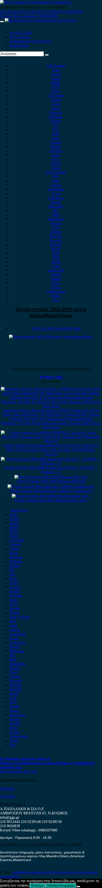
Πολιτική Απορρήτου (60, 885)
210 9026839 (73, 12)
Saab (56, 253)
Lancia (56, 185)
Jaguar (56, 168)
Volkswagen (55, 291)
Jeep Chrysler (56, 172)
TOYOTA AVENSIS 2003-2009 (56, 329)
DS (55, 125)
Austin (56, 74)
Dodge (56, 121)
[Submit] (47, 55)
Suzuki (56, 279)
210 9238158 (52, 12)
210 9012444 (10, 12)
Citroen (55, 100)
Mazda (56, 202)
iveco (56, 159)
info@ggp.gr (9, 817)
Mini (55, 215)
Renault (56, 245)
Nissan (56, 223)
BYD (56, 87)
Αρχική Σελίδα (20, 33)
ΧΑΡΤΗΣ (7, 797)
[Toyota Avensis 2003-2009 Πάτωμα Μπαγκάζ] (51, 477)
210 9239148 (31, 12)
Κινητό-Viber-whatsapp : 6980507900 (28, 16)
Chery (55, 91)
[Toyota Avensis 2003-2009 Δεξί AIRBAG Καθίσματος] (51, 486)
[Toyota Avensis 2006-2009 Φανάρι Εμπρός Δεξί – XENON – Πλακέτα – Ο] (51, 463)
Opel (56, 228)
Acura (55, 78)
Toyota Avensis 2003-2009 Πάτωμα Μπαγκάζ (51, 481)
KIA (55, 176)
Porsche (56, 240)
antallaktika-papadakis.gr (31, 872)
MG (56, 211)
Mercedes (56, 206)
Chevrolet (55, 95)
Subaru (56, 274)
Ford (55, 134)
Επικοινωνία (18, 45)
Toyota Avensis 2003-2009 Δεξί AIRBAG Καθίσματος (51, 491)
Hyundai (55, 151)
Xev (56, 300)
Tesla (56, 283)
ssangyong (56, 270)
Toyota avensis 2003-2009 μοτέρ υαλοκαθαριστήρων (51, 312)
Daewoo (55, 113)
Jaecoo (56, 164)
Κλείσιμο (37, 885)
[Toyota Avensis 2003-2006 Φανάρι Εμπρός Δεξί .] (51, 496)
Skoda (55, 262)
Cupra (55, 104)
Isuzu (56, 155)
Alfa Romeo (55, 66)
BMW (55, 83)
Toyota (56, 287)
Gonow (55, 142)
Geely (55, 138)
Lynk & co (56, 198)
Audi (56, 70)
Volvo (55, 296)
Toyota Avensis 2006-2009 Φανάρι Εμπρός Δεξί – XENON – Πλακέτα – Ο (51, 470)
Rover (55, 249)
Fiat (56, 130)
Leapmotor (56, 189)
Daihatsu (55, 117)
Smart (55, 266)
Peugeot (56, 236)
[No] (78, 886)
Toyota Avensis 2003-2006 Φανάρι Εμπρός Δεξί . (51, 500)
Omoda (55, 232)
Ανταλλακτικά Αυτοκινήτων (30, 41)
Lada (56, 181)
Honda (56, 147)
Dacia (55, 108)
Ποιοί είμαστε (20, 37)
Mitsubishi (56, 219)
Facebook (7, 788)
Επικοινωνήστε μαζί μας (18, 771)
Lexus (55, 193)
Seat (56, 257)
